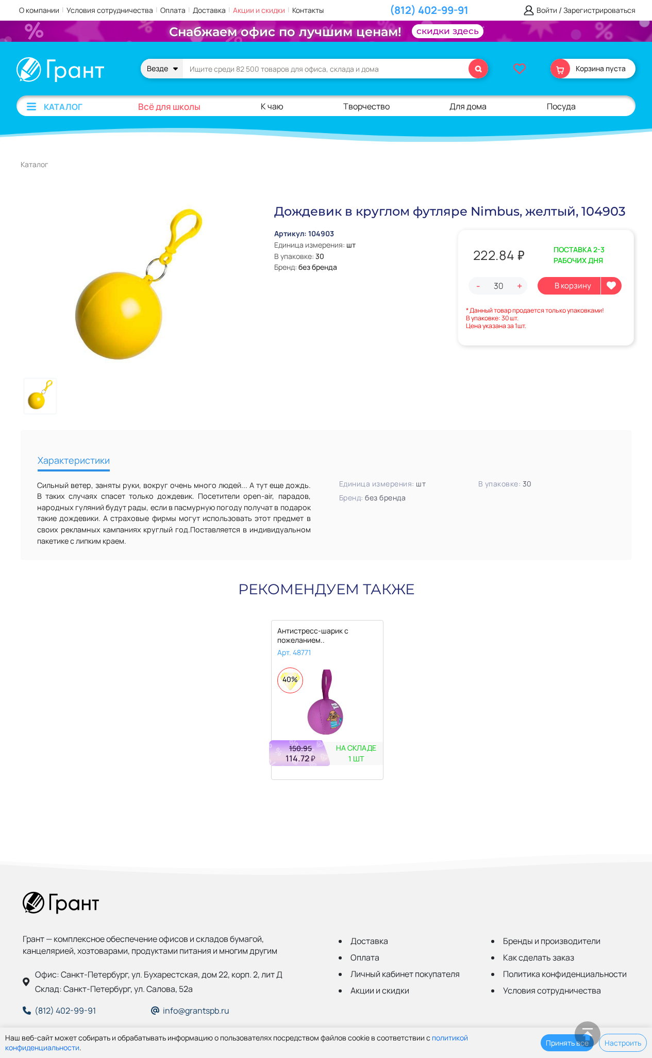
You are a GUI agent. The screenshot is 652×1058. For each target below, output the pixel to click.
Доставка (209, 10)
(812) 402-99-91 (429, 10)
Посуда (561, 106)
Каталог (63, 106)
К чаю (272, 106)
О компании (39, 10)
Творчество (366, 106)
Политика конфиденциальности (565, 974)
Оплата (173, 10)
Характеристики (74, 460)
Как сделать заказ (538, 957)
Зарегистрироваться (599, 10)
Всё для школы (169, 106)
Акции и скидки (259, 10)
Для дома (468, 106)
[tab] (74, 461)
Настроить (623, 1043)
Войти (547, 10)
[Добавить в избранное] (611, 286)
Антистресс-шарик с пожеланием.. (312, 635)
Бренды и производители (551, 941)
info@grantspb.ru (196, 1010)
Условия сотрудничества (109, 10)
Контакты (308, 10)
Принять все (567, 1043)
